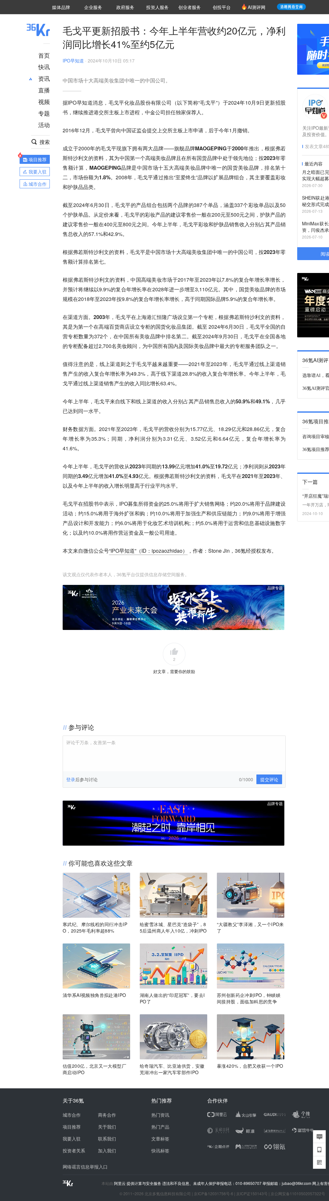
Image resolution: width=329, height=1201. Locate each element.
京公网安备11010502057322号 (298, 1193)
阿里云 (120, 1183)
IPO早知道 (73, 60)
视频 (44, 101)
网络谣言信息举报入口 (85, 1166)
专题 (44, 113)
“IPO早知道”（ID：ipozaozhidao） (148, 550)
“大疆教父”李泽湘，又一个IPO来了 (250, 927)
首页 (44, 55)
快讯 (44, 66)
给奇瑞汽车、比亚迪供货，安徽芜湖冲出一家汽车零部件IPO (172, 1069)
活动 (44, 124)
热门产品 (160, 1126)
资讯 (44, 78)
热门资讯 (160, 1115)
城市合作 (72, 1115)
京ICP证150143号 (252, 1193)
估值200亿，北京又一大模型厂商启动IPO (94, 1069)
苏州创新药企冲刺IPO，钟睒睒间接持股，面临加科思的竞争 (248, 998)
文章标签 (160, 1138)
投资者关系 (74, 1150)
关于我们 (107, 1126)
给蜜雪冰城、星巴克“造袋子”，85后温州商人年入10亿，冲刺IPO (173, 927)
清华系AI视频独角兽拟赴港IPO (94, 995)
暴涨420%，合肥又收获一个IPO (250, 1066)
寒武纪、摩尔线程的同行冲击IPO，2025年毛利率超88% (95, 927)
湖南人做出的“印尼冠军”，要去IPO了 (172, 998)
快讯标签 (160, 1150)
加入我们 (107, 1150)
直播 (44, 90)
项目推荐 (72, 1126)
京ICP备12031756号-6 (213, 1193)
